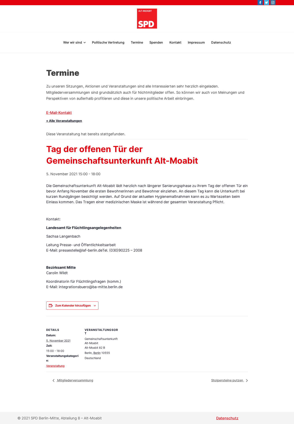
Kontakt (175, 42)
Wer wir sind (72, 42)
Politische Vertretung (108, 42)
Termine (137, 42)
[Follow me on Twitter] (266, 2)
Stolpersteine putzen (227, 380)
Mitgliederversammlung (74, 380)
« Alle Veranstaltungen (64, 121)
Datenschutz (221, 42)
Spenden (156, 42)
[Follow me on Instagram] (272, 2)
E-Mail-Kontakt (59, 112)
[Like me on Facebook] (260, 2)
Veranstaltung (55, 365)
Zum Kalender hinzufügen (73, 305)
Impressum (196, 42)
